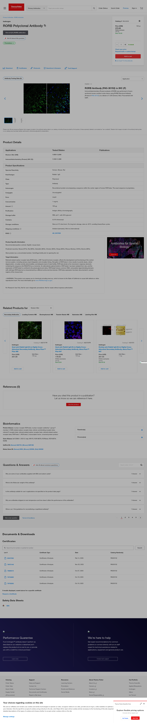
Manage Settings (8, 716)
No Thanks (125, 718)
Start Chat (135, 718)
